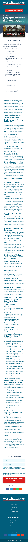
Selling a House (10, 15)
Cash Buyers (5, 15)
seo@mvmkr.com (7, 23)
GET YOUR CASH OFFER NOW (14, 480)
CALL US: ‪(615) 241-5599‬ (15, 10)
